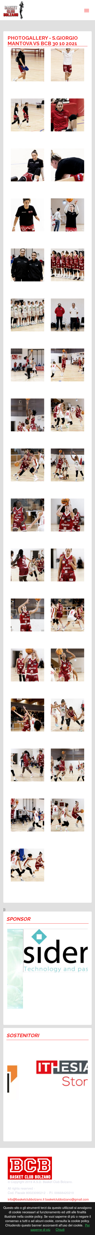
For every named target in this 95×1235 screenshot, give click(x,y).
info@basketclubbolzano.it (26, 1199)
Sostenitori (22, 1035)
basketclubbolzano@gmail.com (67, 1199)
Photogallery (28, 38)
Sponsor (18, 919)
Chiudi (60, 1229)
